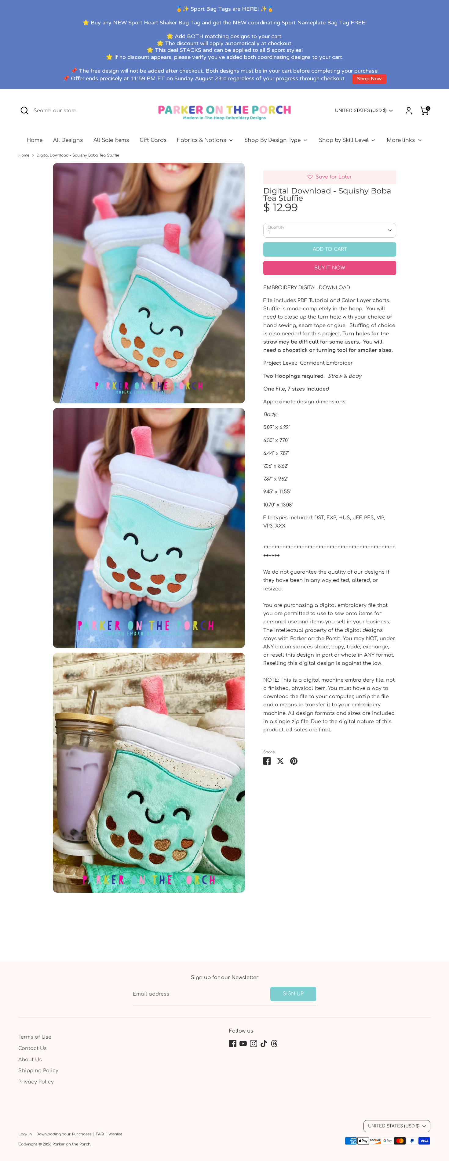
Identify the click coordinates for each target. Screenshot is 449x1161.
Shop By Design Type (273, 140)
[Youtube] (243, 1043)
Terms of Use (34, 1037)
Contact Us (32, 1048)
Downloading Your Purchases (63, 1134)
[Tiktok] (264, 1043)
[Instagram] (253, 1043)
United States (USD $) (361, 110)
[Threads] (274, 1043)
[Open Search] (24, 110)
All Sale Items (111, 140)
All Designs (68, 140)
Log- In (25, 1134)
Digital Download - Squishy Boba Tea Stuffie (78, 155)
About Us (30, 1059)
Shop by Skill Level (344, 140)
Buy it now (329, 268)
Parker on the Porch (71, 1144)
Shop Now (369, 79)
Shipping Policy (38, 1070)
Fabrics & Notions (202, 140)
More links (401, 140)
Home (34, 140)
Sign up (293, 994)
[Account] (409, 111)
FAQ (100, 1134)
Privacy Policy (36, 1082)
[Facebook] (232, 1043)
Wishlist (115, 1134)
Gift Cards (153, 140)
